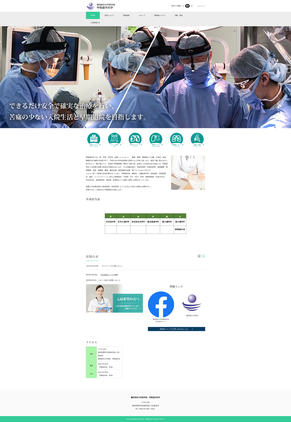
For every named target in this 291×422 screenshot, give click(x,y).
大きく (191, 6)
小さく (183, 6)
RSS (203, 256)
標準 (187, 6)
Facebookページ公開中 (109, 275)
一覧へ (199, 256)
